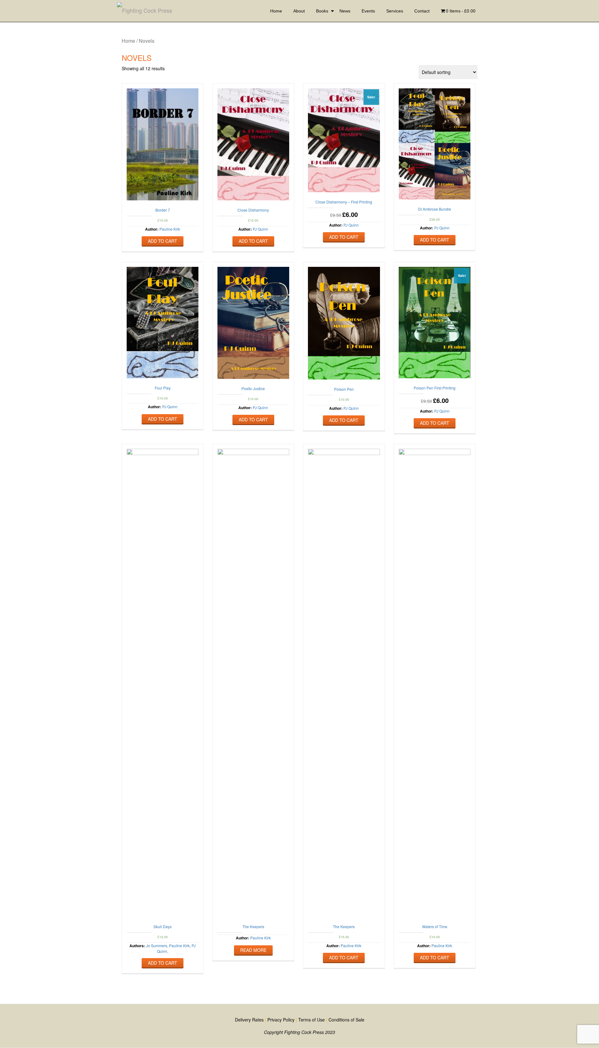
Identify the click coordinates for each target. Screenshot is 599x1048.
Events (368, 10)
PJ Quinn (260, 229)
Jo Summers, (157, 945)
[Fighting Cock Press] (145, 11)
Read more (253, 950)
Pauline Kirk (169, 229)
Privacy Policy (281, 1019)
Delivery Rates (249, 1019)
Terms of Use (311, 1019)
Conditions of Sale (346, 1019)
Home (276, 10)
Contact (422, 10)
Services (394, 10)
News (344, 10)
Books (322, 10)
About (299, 10)
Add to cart (162, 241)
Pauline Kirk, (179, 945)
